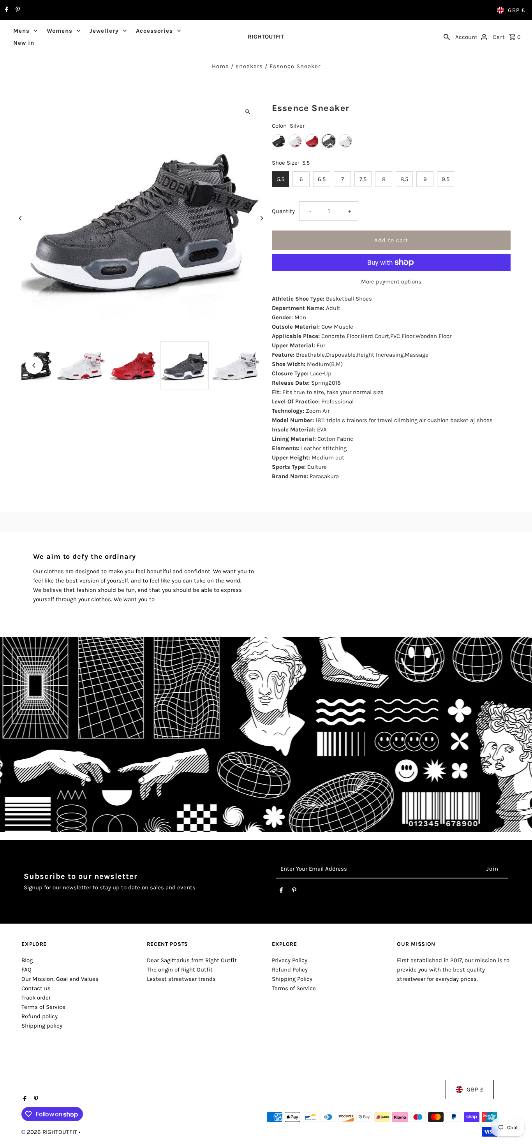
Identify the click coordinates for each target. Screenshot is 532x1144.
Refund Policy (290, 969)
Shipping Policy (292, 978)
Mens (21, 30)
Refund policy (39, 1016)
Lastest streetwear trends (181, 978)
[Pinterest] (17, 10)
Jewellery (104, 30)
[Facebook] (5, 10)
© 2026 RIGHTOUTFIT (50, 1131)
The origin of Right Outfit (180, 969)
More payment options (391, 281)
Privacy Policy (289, 960)
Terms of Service (43, 1006)
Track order (36, 997)
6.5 (322, 179)
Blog (27, 960)
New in (23, 42)
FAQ (26, 969)
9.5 (445, 179)
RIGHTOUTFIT (266, 36)
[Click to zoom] (247, 111)
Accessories (154, 30)
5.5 (280, 179)
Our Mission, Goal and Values (60, 978)
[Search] (447, 36)
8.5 (404, 179)
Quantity (283, 211)
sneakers (249, 66)
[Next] (261, 218)
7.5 (362, 179)
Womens (59, 30)
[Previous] (20, 218)
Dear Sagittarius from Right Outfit (192, 960)
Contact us (36, 988)
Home (220, 66)
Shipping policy (41, 1025)
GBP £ (516, 10)
